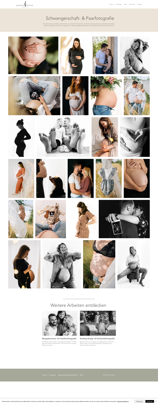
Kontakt (44, 375)
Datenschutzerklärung (123, 401)
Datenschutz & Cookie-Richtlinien (68, 375)
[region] (60, 329)
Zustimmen (150, 401)
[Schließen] (156, 401)
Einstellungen (139, 401)
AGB (81, 375)
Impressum (52, 375)
